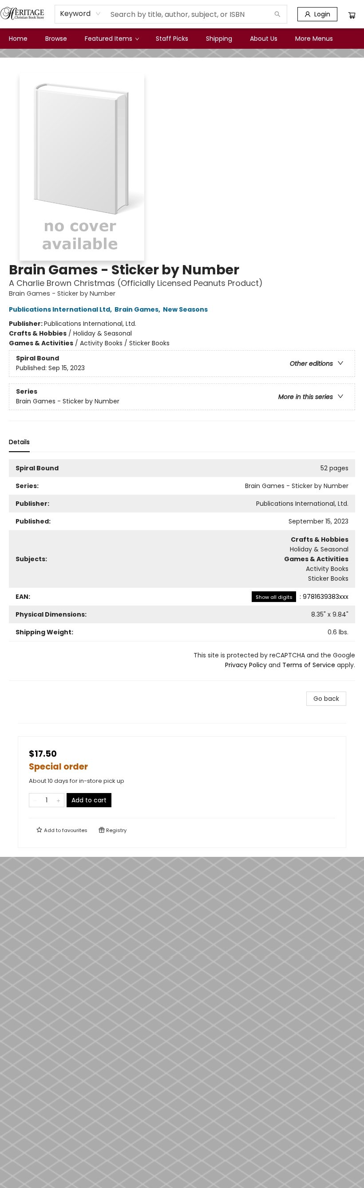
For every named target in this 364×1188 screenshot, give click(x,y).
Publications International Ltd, (61, 309)
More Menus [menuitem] (314, 38)
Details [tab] (19, 442)
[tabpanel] (182, 570)
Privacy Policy (246, 664)
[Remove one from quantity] (34, 800)
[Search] (277, 14)
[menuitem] (18, 38)
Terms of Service (308, 664)
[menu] (182, 38)
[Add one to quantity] (58, 800)
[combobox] (80, 13)
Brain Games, (138, 309)
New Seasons (185, 309)
